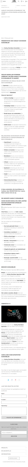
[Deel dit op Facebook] (11, 379)
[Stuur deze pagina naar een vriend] (19, 379)
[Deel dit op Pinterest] (15, 379)
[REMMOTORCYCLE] (14, 1)
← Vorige (17, 5)
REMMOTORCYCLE (10, 461)
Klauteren (13, 92)
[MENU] (0, 1)
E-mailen (3, 399)
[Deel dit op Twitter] (8, 379)
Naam (3, 393)
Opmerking (4, 405)
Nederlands (13, 458)
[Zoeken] (18, 1)
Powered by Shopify (20, 461)
